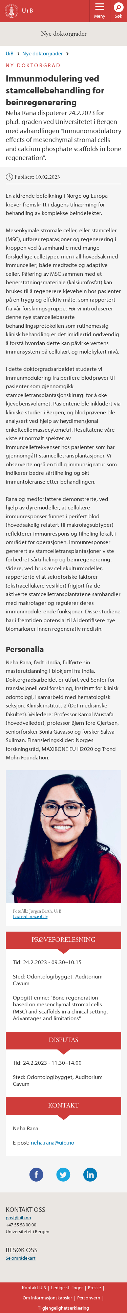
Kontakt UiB (34, 1287)
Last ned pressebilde (30, 917)
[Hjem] (11, 11)
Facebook (36, 1175)
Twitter (63, 1175)
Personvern (88, 1298)
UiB (10, 53)
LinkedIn (90, 1175)
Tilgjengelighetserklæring (63, 1308)
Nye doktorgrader (63, 34)
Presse (94, 1287)
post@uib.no (18, 1218)
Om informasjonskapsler (47, 1298)
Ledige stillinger (67, 1287)
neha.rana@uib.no (52, 1142)
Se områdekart (21, 1258)
